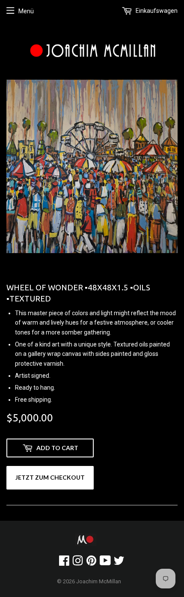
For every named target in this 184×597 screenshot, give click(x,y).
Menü (26, 11)
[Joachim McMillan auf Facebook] (64, 562)
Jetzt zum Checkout (50, 477)
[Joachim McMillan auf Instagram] (77, 562)
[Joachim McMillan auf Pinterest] (91, 562)
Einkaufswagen (156, 10)
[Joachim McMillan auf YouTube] (105, 562)
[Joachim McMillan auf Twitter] (119, 562)
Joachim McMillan (98, 581)
